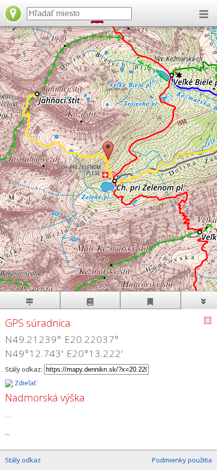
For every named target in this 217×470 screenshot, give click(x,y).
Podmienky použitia (182, 459)
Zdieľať (24, 382)
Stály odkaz (23, 459)
